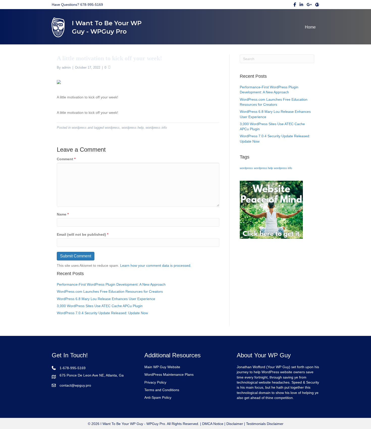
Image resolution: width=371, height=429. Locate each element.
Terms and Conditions (161, 390)
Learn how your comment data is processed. (155, 265)
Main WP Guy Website (162, 367)
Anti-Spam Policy (157, 397)
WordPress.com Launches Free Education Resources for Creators (110, 291)
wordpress (79, 127)
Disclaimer (234, 424)
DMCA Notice (212, 424)
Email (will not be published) (82, 234)
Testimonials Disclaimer (264, 424)
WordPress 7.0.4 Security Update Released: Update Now (102, 313)
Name (63, 214)
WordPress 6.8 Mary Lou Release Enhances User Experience (106, 299)
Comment (66, 159)
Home (310, 27)
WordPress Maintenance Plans (169, 374)
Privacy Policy (155, 382)
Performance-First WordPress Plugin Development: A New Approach (111, 284)
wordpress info (156, 127)
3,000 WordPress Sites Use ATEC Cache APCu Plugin (100, 306)
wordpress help (133, 127)
